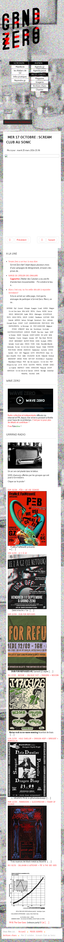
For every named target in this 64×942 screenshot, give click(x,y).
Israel (40, 308)
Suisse (50, 311)
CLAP (26, 323)
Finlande (25, 335)
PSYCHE (49, 338)
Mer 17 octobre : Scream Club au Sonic (29, 139)
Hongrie (24, 338)
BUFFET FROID (29, 341)
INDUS (27, 344)
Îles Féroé (42, 338)
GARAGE (27, 332)
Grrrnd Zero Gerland (28, 347)
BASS (50, 335)
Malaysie (43, 368)
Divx (44, 320)
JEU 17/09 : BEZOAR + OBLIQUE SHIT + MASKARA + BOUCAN (33, 675)
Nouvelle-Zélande (46, 344)
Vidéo (24, 356)
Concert (20, 308)
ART (36, 338)
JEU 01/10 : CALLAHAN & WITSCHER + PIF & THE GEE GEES (32, 865)
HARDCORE (35, 368)
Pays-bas (40, 332)
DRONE (19, 350)
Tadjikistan (36, 350)
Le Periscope (25, 326)
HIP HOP (31, 359)
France (19, 338)
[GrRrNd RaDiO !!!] (25, 455)
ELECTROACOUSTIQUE (15, 332)
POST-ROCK (46, 323)
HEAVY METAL (16, 317)
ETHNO (14, 329)
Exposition (49, 359)
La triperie (12, 368)
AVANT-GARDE (35, 335)
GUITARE (46, 317)
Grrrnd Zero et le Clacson (24, 371)
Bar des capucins (33, 362)
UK (31, 326)
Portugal (30, 320)
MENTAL (39, 365)
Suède (26, 314)
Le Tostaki (12, 335)
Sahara (24, 320)
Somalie (11, 344)
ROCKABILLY (40, 359)
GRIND (19, 359)
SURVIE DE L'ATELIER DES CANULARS (23, 275)
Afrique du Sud (12, 365)
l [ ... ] (46, 922)
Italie (44, 347)
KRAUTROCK (40, 353)
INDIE (19, 335)
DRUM (25, 317)
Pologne (51, 308)
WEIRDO (17, 320)
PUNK (25, 359)
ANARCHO (27, 350)
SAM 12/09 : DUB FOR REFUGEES (21, 614)
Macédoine (38, 317)
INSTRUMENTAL (14, 326)
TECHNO (32, 374)
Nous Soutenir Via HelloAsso (17, 122)
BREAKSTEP (12, 359)
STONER (45, 365)
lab (31, 329)
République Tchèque (14, 362)
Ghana (38, 311)
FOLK (19, 356)
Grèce (38, 344)
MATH (9, 317)
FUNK (33, 344)
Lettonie (50, 320)
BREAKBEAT (19, 341)
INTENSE (9, 308)
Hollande (44, 356)
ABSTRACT (20, 368)
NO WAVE (44, 335)
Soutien (10, 353)
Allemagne (37, 314)
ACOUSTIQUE (47, 314)
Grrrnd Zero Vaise (15, 311)
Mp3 (15, 308)
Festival (51, 356)
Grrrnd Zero (44, 362)
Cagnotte (14, 279)
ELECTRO (32, 365)
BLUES (38, 356)
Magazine (26, 353)
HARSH (45, 308)
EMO (52, 323)
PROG (31, 314)
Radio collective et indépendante (22, 415)
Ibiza (47, 353)
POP (51, 362)
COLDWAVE (30, 356)
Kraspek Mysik (12, 323)
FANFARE (50, 347)
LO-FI (20, 365)
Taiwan (38, 347)
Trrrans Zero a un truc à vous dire (23, 261)
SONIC (52, 365)
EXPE (37, 374)
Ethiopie (27, 308)
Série (27, 329)
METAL (33, 311)
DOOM (49, 368)
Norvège (43, 371)
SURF (51, 332)
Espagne (34, 308)
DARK (37, 341)
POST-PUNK (12, 350)
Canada (31, 338)
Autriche (44, 350)
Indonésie (50, 371)
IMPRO (50, 341)
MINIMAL (24, 374)
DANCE (36, 371)
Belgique (49, 326)
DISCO (11, 314)
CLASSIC (31, 317)
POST (24, 362)
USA (20, 353)
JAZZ (16, 353)
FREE (52, 317)
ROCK (25, 365)
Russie (17, 347)
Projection (12, 338)
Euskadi (43, 341)
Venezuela (10, 347)
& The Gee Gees (18, 922)
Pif (10, 922)
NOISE (44, 311)
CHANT (20, 323)
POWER (33, 332)
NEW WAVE (25, 311)
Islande (10, 320)
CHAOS (50, 350)
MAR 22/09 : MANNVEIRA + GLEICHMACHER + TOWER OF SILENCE (31, 803)
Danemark (37, 320)
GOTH (33, 353)
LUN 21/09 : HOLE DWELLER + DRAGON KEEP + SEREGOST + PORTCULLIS (33, 739)
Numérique (37, 329)
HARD (28, 368)
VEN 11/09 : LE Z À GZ (17, 553)
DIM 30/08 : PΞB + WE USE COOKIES (23, 489)
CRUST (11, 341)
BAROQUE (10, 371)
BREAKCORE (19, 314)
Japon (46, 332)
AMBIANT (21, 329)
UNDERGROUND (34, 323)
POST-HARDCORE (39, 326)
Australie (46, 329)
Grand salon (19, 344)
